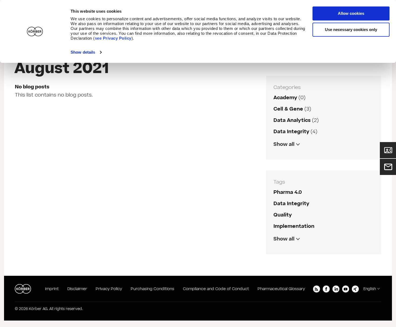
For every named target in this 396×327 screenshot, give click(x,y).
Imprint (52, 289)
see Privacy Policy (113, 38)
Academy (285, 97)
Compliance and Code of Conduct (216, 289)
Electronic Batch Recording (308, 250)
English (369, 289)
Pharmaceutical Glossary (281, 289)
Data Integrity (291, 131)
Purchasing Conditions (152, 289)
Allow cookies (351, 13)
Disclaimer (77, 289)
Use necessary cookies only (351, 29)
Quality (282, 215)
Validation (286, 155)
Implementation (293, 226)
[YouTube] (345, 289)
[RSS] (316, 289)
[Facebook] (326, 289)
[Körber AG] (23, 289)
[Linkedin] (336, 289)
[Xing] (355, 289)
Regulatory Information (303, 155)
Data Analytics (292, 120)
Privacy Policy (109, 289)
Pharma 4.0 (287, 192)
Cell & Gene (288, 109)
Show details (83, 52)
